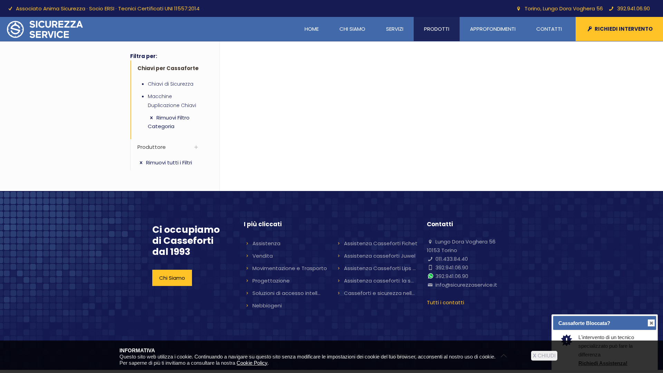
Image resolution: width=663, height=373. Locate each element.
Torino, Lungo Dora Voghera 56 (564, 8)
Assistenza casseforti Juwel (379, 255)
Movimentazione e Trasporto (289, 268)
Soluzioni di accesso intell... (286, 293)
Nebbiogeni (267, 305)
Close (651, 322)
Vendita (262, 255)
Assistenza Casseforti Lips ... (380, 268)
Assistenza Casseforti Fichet (380, 243)
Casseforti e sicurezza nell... (379, 293)
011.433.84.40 (451, 258)
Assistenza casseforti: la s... (379, 280)
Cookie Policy (252, 363)
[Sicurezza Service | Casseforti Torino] (45, 29)
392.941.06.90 (633, 8)
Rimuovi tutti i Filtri (168, 162)
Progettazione (271, 280)
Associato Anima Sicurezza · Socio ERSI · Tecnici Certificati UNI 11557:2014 (108, 8)
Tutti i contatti (445, 302)
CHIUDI (544, 355)
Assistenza (266, 243)
